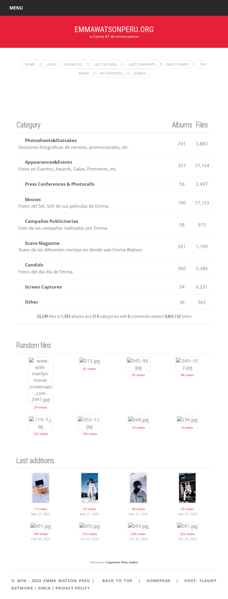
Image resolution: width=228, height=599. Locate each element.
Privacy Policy (73, 588)
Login (51, 64)
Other (31, 302)
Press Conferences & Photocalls (59, 184)
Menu (16, 8)
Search (140, 73)
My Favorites (111, 73)
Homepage (158, 580)
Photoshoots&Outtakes (51, 140)
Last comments (142, 64)
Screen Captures (43, 287)
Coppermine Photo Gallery (122, 562)
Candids (34, 265)
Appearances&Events (48, 162)
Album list (73, 64)
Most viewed (178, 64)
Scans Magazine (42, 243)
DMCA (44, 588)
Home (30, 64)
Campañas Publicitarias (51, 221)
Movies (33, 199)
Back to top (117, 580)
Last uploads (105, 64)
